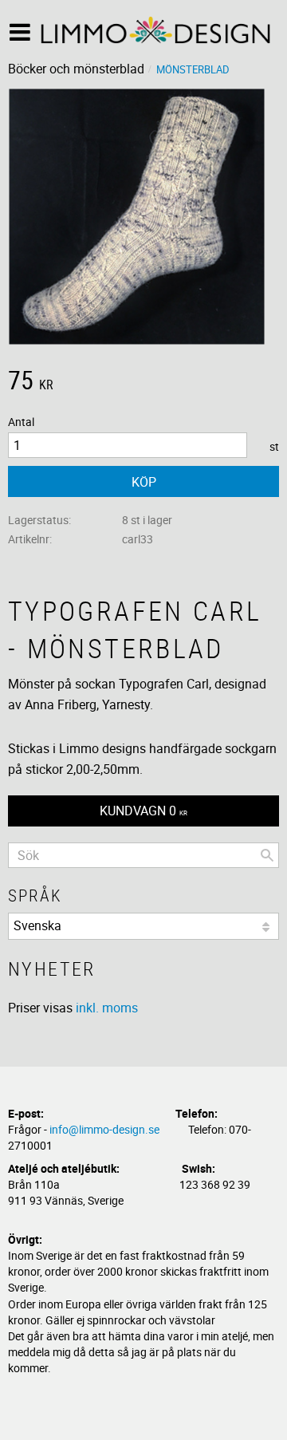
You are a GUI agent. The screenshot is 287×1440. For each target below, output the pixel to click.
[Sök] (267, 855)
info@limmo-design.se (104, 1129)
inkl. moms (107, 1007)
